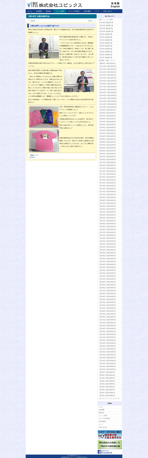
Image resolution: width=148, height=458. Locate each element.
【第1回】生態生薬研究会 (107, 395)
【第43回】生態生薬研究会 (107, 273)
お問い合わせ (107, 11)
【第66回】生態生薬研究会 (107, 206)
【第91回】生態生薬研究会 (107, 133)
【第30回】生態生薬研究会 (107, 311)
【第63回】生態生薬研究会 (107, 215)
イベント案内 (60, 11)
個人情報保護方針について (74, 455)
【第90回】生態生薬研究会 (107, 136)
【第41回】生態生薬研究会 (107, 279)
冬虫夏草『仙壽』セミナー (107, 60)
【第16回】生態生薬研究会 (107, 352)
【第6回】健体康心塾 (105, 43)
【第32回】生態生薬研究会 (107, 305)
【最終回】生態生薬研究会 (107, 63)
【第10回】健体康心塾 (106, 31)
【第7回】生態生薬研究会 (107, 378)
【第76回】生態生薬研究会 (107, 177)
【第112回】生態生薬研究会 (107, 72)
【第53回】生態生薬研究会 (107, 244)
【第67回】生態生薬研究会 (107, 203)
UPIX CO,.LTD (73, 457)
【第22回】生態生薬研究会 (107, 334)
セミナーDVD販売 (74, 11)
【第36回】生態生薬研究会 (107, 293)
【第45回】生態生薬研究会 (107, 267)
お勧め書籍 (87, 11)
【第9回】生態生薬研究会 (107, 372)
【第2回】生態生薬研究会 (107, 392)
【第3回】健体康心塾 (105, 51)
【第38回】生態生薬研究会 (107, 287)
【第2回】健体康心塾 (105, 54)
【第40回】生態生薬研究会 (107, 282)
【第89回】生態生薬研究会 (107, 139)
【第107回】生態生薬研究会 (108, 86)
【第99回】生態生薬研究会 (107, 110)
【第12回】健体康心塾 (106, 25)
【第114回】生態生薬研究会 (107, 66)
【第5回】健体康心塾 (105, 46)
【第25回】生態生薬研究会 (107, 325)
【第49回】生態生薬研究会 (107, 255)
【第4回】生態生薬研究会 (107, 387)
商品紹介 (48, 11)
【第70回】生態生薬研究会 (107, 194)
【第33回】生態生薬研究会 (107, 302)
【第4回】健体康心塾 (105, 49)
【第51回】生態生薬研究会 (107, 250)
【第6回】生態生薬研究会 (107, 381)
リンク (97, 11)
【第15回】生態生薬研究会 (107, 355)
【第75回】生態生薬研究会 (107, 180)
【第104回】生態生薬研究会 (108, 95)
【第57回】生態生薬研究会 (107, 232)
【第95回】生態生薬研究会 (107, 121)
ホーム (30, 11)
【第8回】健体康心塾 (105, 37)
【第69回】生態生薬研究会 (107, 197)
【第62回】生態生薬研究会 (107, 218)
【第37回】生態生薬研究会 (107, 290)
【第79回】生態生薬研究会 (107, 168)
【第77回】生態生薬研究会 (107, 174)
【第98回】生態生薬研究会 (107, 113)
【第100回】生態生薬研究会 (108, 107)
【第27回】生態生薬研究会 (107, 320)
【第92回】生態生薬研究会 (107, 130)
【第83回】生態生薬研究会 (107, 156)
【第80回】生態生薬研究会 (107, 165)
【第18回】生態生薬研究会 (107, 346)
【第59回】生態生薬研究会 (107, 226)
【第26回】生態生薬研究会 (107, 322)
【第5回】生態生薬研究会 (107, 384)
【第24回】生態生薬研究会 (107, 328)
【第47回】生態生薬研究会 (107, 261)
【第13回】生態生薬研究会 (107, 360)
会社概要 (39, 11)
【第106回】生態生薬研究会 (108, 89)
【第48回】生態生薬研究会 (107, 258)
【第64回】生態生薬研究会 (107, 212)
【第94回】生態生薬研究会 (107, 124)
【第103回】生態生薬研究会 (108, 98)
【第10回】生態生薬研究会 (107, 369)
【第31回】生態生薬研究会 (107, 308)
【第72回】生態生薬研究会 (107, 188)
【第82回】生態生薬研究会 (107, 159)
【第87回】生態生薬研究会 (107, 145)
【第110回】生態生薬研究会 (107, 78)
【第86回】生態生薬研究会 (107, 148)
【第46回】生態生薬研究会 (107, 264)
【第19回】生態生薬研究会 (107, 343)
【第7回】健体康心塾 (105, 40)
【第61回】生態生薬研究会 (107, 220)
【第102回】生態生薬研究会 (108, 101)
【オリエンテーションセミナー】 (109, 398)
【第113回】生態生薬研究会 (107, 69)
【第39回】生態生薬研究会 (107, 285)
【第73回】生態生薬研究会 (107, 185)
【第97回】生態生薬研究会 (107, 116)
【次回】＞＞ (91, 21)
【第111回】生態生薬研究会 (107, 75)
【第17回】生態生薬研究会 (107, 349)
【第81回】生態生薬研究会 (107, 162)
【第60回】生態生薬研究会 (107, 223)
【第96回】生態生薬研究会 (107, 118)
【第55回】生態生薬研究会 (107, 238)
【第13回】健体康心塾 (106, 22)
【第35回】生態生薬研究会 (107, 296)
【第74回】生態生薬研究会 (107, 183)
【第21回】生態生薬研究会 (107, 337)
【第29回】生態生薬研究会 (107, 314)
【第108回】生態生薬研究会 (108, 84)
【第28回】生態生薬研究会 (107, 317)
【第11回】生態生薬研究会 (107, 366)
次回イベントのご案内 (106, 19)
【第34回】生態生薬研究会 (107, 299)
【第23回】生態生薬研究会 (107, 331)
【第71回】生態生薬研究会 (107, 191)
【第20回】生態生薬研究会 (107, 340)
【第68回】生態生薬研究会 (107, 200)
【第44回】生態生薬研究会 (107, 270)
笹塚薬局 (32, 157)
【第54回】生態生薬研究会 (107, 241)
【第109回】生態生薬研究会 (108, 81)
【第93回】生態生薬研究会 (107, 127)
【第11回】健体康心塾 (106, 28)
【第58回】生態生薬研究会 (107, 229)
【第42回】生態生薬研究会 (107, 276)
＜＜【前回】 (31, 21)
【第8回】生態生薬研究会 (107, 375)
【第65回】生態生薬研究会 (107, 209)
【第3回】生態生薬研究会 (107, 389)
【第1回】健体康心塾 (105, 57)
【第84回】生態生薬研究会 (107, 153)
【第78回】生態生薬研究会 (107, 171)
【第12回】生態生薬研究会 (107, 363)
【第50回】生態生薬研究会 (107, 253)
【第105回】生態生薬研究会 (108, 92)
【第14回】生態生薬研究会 (107, 357)
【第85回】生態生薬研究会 (107, 151)
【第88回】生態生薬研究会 (107, 142)
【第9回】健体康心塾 (105, 34)
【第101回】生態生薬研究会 (108, 104)
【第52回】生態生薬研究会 (107, 247)
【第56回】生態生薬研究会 (107, 235)
